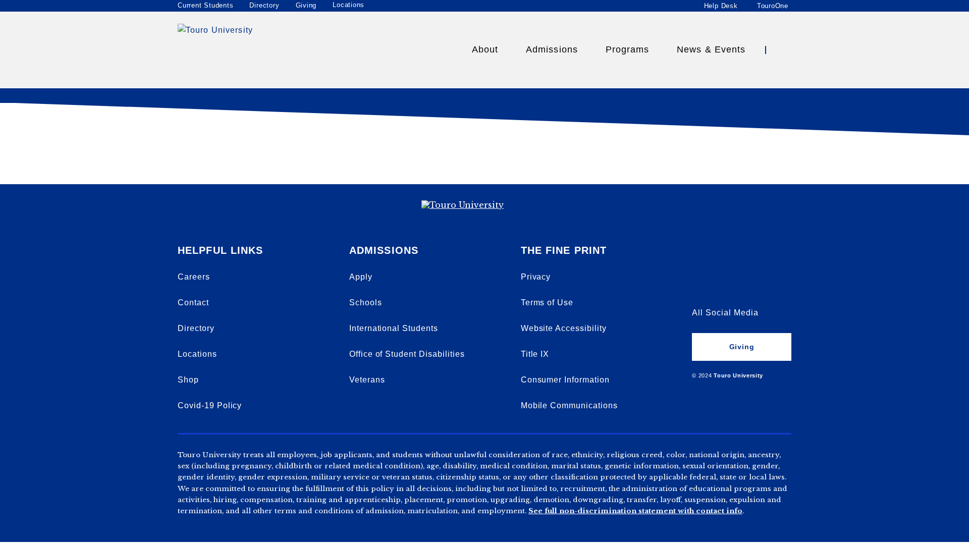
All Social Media (725, 312)
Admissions (552, 49)
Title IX (535, 354)
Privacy (536, 276)
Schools (365, 302)
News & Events (711, 49)
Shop (188, 379)
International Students (393, 328)
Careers (194, 276)
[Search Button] (782, 50)
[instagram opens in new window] (770, 286)
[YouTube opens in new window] (735, 258)
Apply (360, 276)
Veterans (367, 379)
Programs (628, 49)
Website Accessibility (564, 328)
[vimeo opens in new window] (700, 258)
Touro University (738, 375)
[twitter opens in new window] (735, 286)
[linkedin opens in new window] (770, 258)
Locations (348, 5)
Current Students (205, 5)
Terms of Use (547, 302)
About (485, 49)
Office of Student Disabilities (407, 354)
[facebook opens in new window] (700, 286)
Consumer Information (565, 379)
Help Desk (721, 6)
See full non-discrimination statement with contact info (635, 511)
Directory (264, 5)
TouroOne (772, 6)
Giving (306, 5)
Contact (193, 302)
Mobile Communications (569, 405)
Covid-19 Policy (210, 405)
